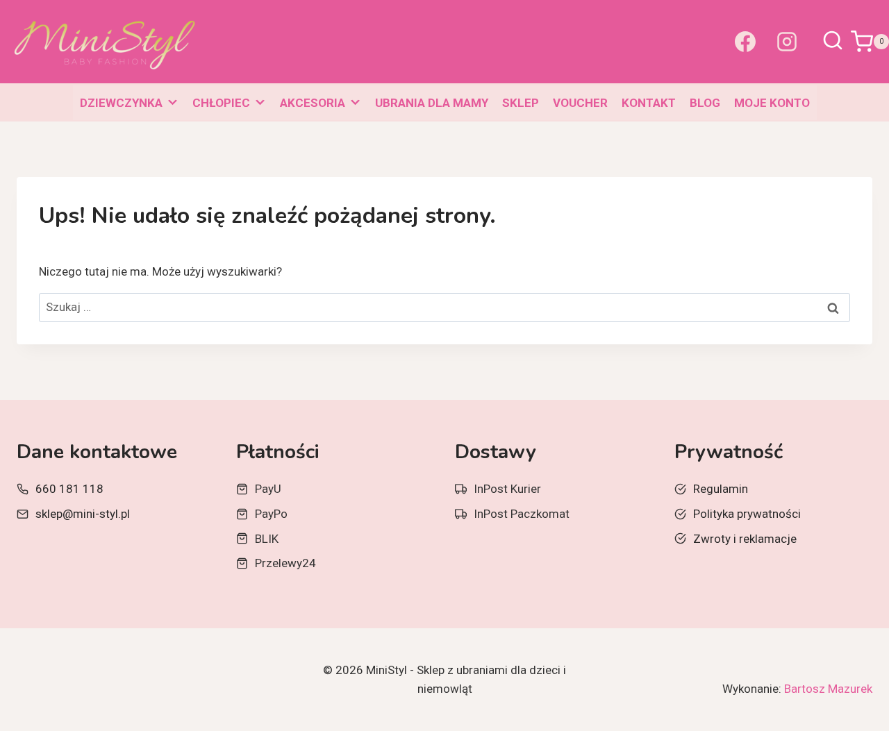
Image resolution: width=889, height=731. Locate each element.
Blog (705, 103)
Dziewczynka (121, 103)
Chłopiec (221, 103)
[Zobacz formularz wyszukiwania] (833, 42)
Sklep (520, 103)
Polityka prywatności (747, 514)
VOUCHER (580, 103)
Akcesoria (312, 103)
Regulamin (720, 489)
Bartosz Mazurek (828, 689)
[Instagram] (787, 41)
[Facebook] (745, 41)
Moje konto (772, 103)
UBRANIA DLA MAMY (431, 103)
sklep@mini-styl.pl (82, 514)
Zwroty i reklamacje (745, 539)
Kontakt (649, 103)
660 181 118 (69, 489)
